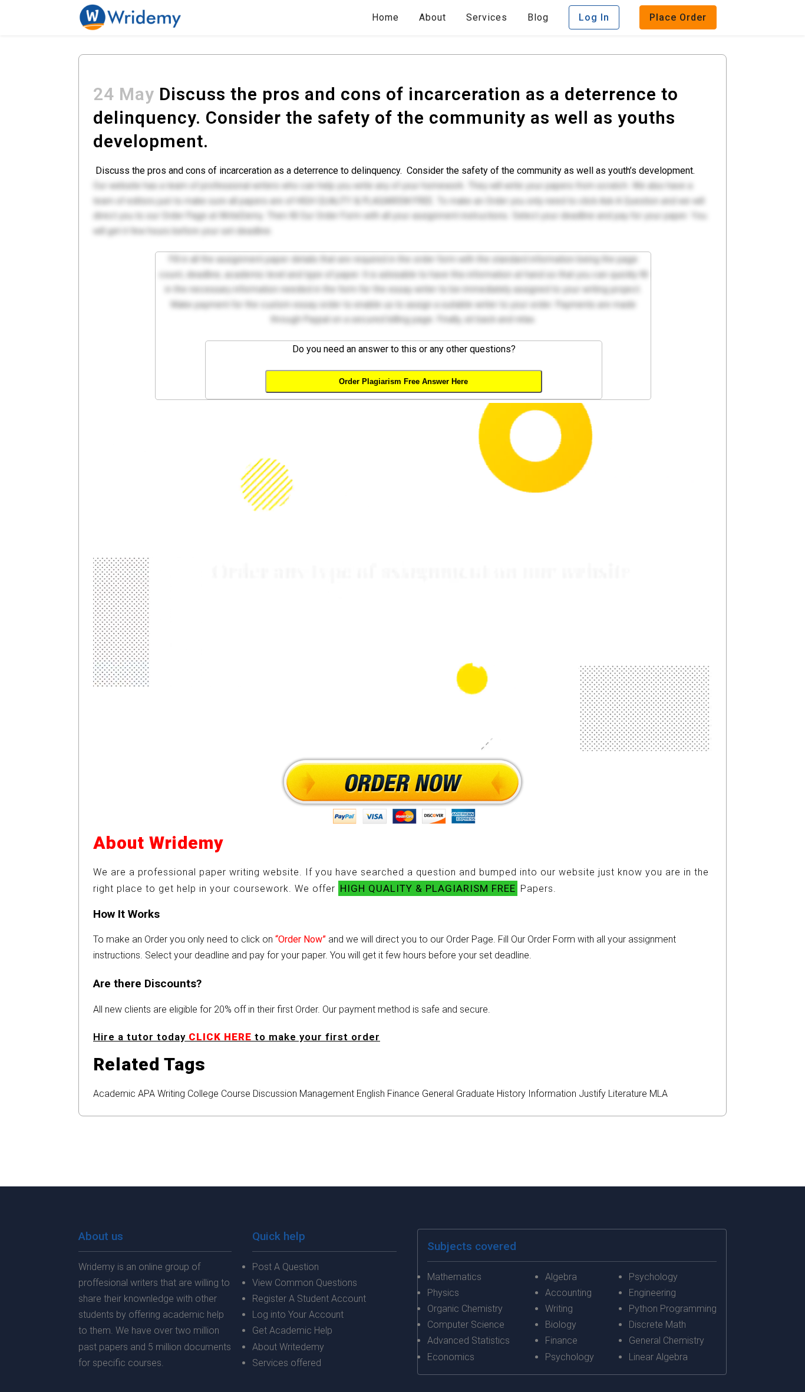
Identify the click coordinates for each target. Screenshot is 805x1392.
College (203, 1093)
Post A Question (285, 1266)
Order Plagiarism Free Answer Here (403, 381)
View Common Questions (304, 1282)
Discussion (275, 1093)
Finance (403, 1093)
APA (146, 1093)
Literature (627, 1093)
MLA (658, 1093)
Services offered (286, 1362)
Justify (592, 1093)
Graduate (475, 1093)
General (438, 1093)
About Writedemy (288, 1347)
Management (326, 1093)
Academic (114, 1093)
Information (552, 1093)
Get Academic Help (292, 1330)
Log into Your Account (298, 1314)
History (511, 1093)
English (371, 1093)
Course (235, 1093)
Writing (171, 1093)
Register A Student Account (309, 1298)
